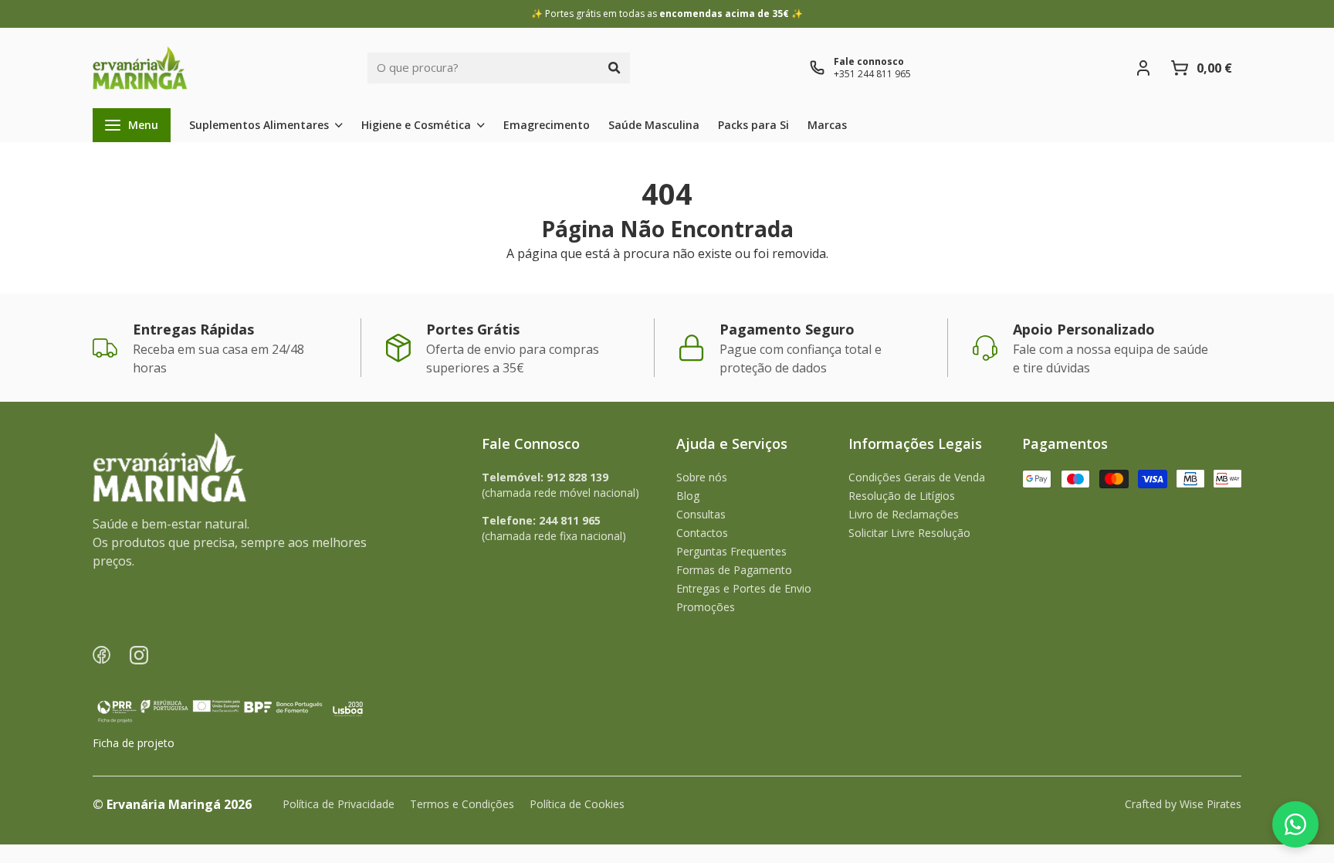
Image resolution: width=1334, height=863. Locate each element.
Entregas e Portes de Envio (743, 588)
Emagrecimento (546, 124)
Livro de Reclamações (903, 514)
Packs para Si (753, 124)
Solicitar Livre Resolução (909, 532)
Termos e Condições (462, 804)
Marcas (827, 124)
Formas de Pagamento (734, 569)
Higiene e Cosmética (416, 124)
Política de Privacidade (338, 804)
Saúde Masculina (653, 124)
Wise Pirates (1210, 804)
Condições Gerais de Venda (916, 477)
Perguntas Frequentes (731, 551)
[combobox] (483, 68)
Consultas (701, 514)
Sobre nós (701, 477)
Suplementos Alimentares (259, 124)
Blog (687, 495)
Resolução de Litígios (901, 495)
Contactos (702, 532)
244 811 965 (570, 520)
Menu (143, 124)
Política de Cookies (577, 804)
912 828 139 (577, 477)
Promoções (705, 607)
